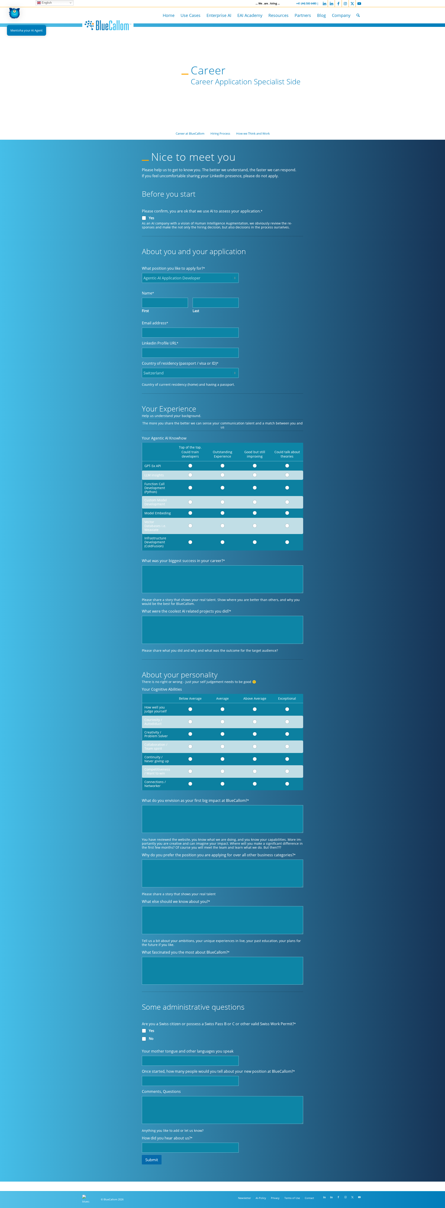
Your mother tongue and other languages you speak (187, 1051)
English (46, 2)
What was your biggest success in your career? (183, 560)
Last (196, 311)
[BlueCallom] (108, 24)
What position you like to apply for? (173, 268)
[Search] (358, 15)
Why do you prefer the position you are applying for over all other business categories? (219, 854)
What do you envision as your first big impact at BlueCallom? (195, 800)
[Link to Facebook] (338, 3)
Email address (155, 322)
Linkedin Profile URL (160, 343)
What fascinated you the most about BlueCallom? (185, 952)
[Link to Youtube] (359, 3)
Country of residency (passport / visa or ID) (180, 363)
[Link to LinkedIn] (324, 3)
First (145, 311)
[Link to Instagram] (345, 3)
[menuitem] (169, 15)
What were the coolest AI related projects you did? (186, 611)
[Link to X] (352, 3)
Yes (151, 218)
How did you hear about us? (167, 1137)
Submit (151, 1159)
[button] (14, 14)
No (151, 1038)
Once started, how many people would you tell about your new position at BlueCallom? (218, 1071)
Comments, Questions (161, 1091)
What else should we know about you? (176, 901)
